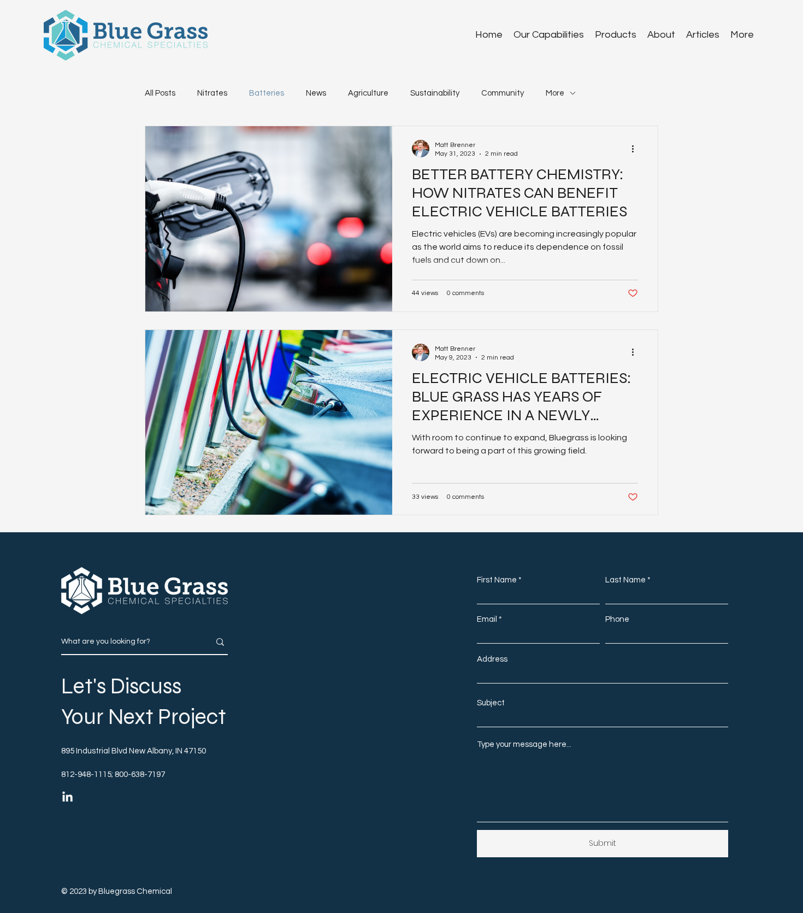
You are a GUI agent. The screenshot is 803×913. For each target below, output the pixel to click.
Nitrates (212, 93)
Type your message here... (524, 744)
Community (502, 93)
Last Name (625, 580)
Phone (617, 619)
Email (487, 619)
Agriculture (368, 93)
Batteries (266, 93)
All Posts (160, 93)
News (316, 93)
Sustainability (434, 93)
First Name (497, 580)
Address (492, 659)
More (555, 93)
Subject (491, 703)
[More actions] (636, 148)
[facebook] (67, 797)
